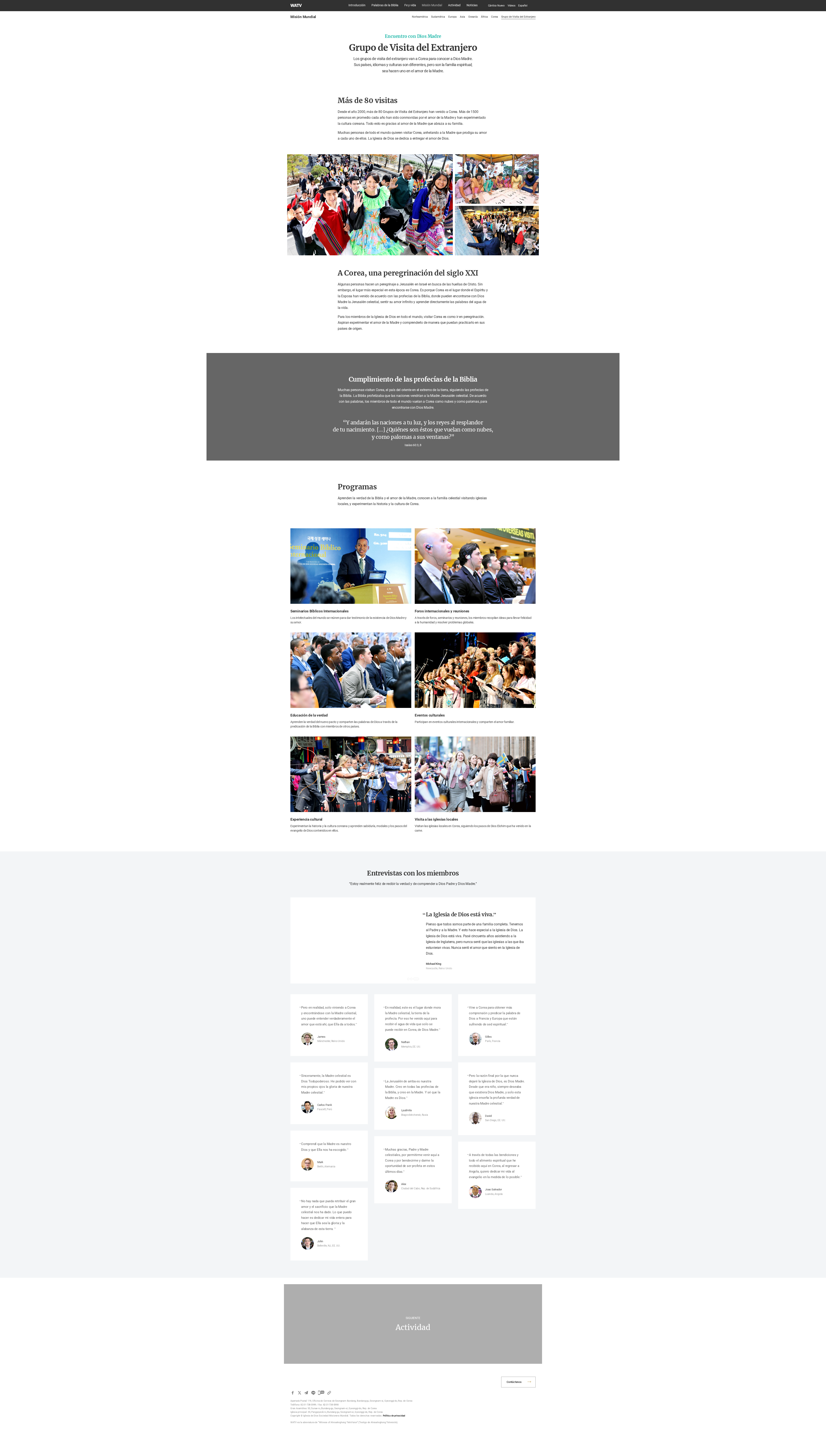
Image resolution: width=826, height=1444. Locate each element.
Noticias (472, 5)
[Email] (306, 1393)
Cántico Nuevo (496, 5)
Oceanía (473, 16)
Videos (511, 5)
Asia (462, 16)
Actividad (454, 5)
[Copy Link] (329, 1393)
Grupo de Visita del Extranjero (518, 16)
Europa (452, 16)
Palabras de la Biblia (384, 5)
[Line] (313, 1393)
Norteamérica (420, 16)
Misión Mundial (432, 5)
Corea (494, 16)
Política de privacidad (394, 1415)
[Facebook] (292, 1393)
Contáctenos (514, 1382)
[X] (299, 1393)
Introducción (356, 5)
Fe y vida (410, 5)
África (484, 16)
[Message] (321, 1393)
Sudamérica (438, 16)
